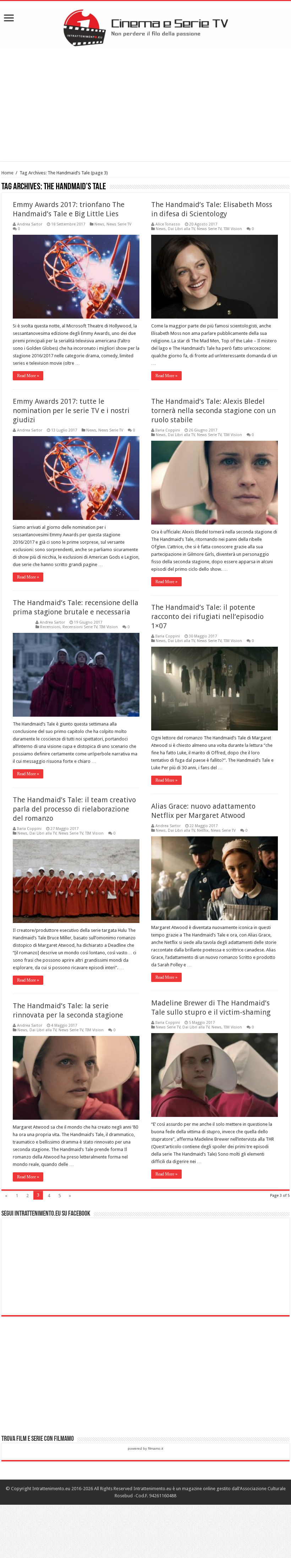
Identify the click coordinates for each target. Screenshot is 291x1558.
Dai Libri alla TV (181, 229)
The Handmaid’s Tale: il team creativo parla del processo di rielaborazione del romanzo (74, 809)
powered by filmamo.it (145, 1448)
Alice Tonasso (167, 224)
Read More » (28, 375)
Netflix (203, 830)
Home (7, 172)
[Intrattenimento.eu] (145, 26)
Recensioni (50, 627)
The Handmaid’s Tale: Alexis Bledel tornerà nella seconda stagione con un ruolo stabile (213, 410)
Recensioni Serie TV (79, 627)
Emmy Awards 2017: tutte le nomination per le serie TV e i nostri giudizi (71, 410)
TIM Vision (233, 229)
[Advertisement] (145, 104)
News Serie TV (118, 224)
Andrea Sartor (29, 224)
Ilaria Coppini (167, 430)
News (99, 224)
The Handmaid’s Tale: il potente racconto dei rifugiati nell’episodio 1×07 (207, 616)
